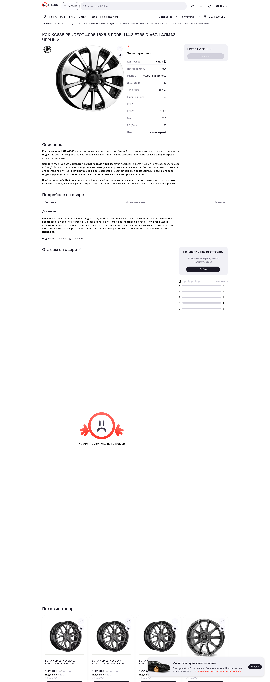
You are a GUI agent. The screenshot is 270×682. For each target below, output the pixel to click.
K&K (164, 68)
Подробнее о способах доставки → (62, 238)
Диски (113, 23)
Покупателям (187, 16)
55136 (159, 61)
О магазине (165, 16)
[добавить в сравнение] (120, 55)
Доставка (50, 202)
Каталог (62, 23)
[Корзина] (201, 6)
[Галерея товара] (90, 78)
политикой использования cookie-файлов (218, 671)
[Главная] (50, 6)
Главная (47, 23)
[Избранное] (192, 6)
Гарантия (220, 202)
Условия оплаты (135, 202)
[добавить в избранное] (120, 48)
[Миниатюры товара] (47, 49)
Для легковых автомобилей (88, 23)
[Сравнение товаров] (210, 6)
